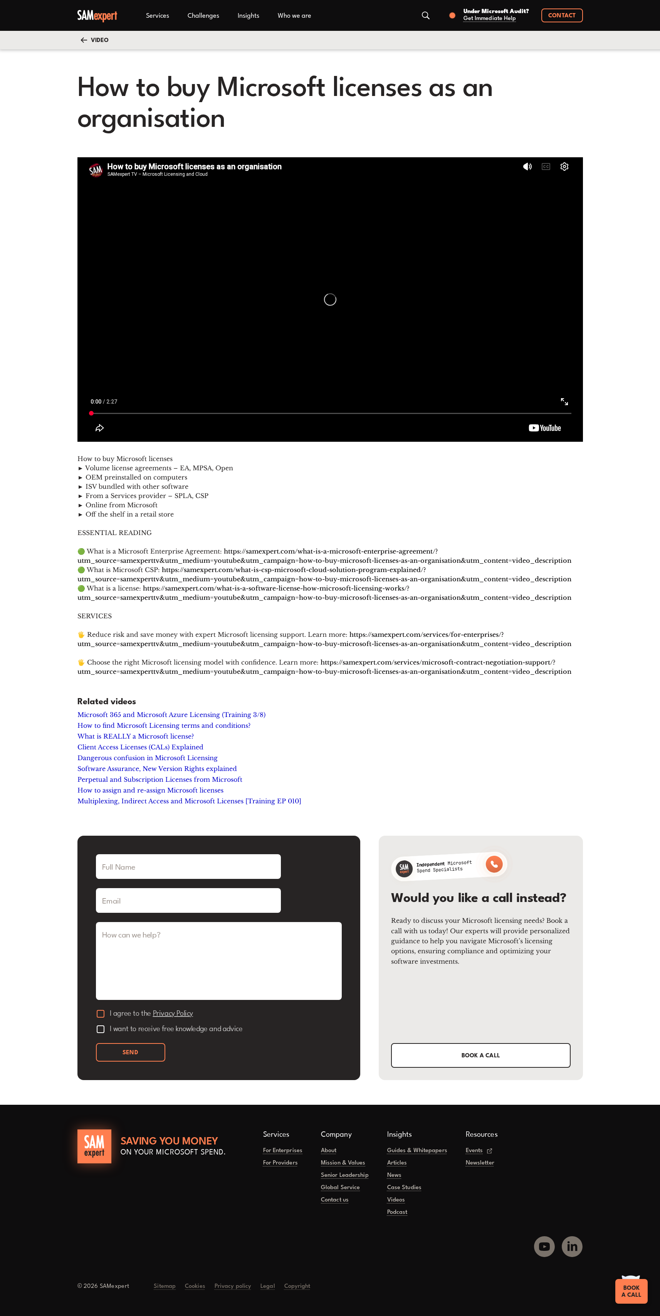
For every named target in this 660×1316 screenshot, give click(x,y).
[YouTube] (544, 1243)
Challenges (203, 16)
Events (474, 1151)
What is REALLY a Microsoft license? (135, 736)
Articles (397, 1163)
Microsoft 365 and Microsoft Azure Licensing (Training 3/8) (171, 715)
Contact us (335, 1200)
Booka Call (631, 1292)
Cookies (195, 1286)
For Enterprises (283, 1151)
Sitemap (165, 1286)
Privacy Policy (173, 1013)
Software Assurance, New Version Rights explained (157, 768)
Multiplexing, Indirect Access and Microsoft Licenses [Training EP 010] (189, 801)
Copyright (297, 1286)
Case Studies (404, 1188)
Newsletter (480, 1163)
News (394, 1175)
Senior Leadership (345, 1175)
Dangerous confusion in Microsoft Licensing (147, 758)
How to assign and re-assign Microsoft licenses (150, 790)
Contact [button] (562, 16)
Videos (396, 1200)
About (329, 1151)
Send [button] (130, 1053)
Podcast (397, 1212)
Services (157, 16)
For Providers (280, 1163)
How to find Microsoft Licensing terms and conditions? (163, 725)
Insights (248, 16)
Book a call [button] (481, 1056)
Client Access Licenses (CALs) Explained (140, 747)
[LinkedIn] (572, 1243)
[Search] (426, 15)
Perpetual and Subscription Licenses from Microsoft (159, 779)
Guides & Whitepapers (417, 1151)
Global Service (340, 1188)
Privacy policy (233, 1286)
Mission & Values (343, 1163)
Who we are (294, 16)
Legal (267, 1286)
